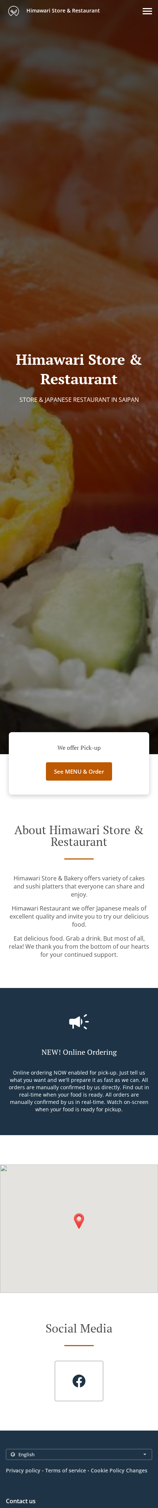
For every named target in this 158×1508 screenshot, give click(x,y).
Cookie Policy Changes (119, 1470)
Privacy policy (23, 1470)
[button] (147, 11)
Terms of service (65, 1470)
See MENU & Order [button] (79, 771)
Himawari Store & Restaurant (62, 10)
